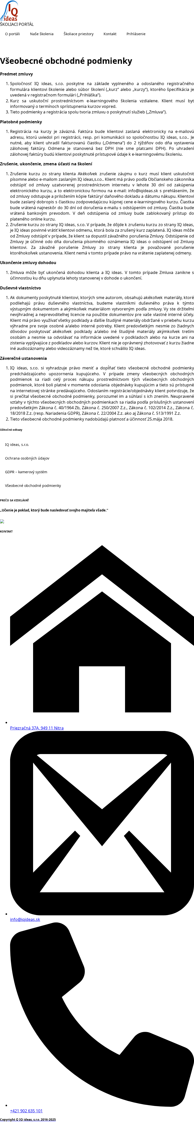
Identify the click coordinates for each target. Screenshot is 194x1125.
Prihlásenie (136, 33)
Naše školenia (42, 33)
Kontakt (110, 33)
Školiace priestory (78, 33)
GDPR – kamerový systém (26, 471)
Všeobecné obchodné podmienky (33, 485)
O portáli (12, 33)
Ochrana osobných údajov (27, 458)
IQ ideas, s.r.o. (17, 444)
